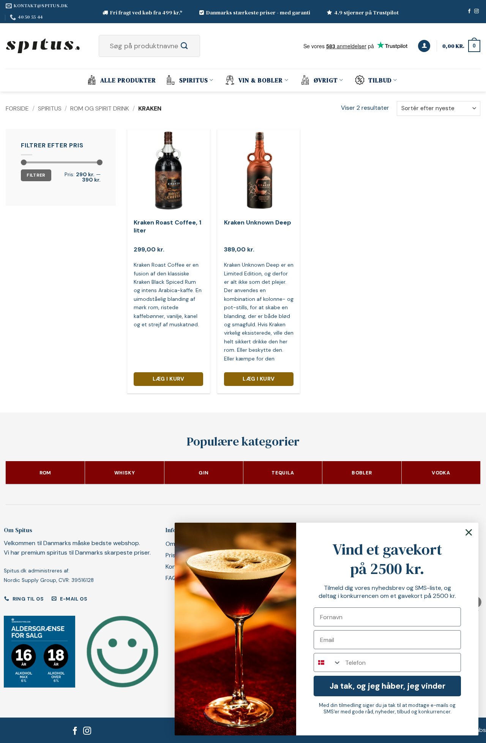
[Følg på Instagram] (476, 11)
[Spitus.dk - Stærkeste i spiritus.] (44, 46)
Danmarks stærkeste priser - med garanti (258, 12)
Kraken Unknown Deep (257, 222)
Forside (17, 108)
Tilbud (380, 80)
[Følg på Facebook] (469, 11)
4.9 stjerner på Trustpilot (366, 12)
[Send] (192, 46)
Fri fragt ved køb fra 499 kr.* (146, 12)
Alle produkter (128, 80)
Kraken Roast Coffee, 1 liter (167, 226)
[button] (424, 46)
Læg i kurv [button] (169, 378)
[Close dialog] (468, 532)
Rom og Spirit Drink (99, 108)
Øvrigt (326, 80)
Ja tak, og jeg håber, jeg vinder (387, 686)
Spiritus (193, 80)
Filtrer (36, 175)
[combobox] (327, 662)
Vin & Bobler (260, 80)
